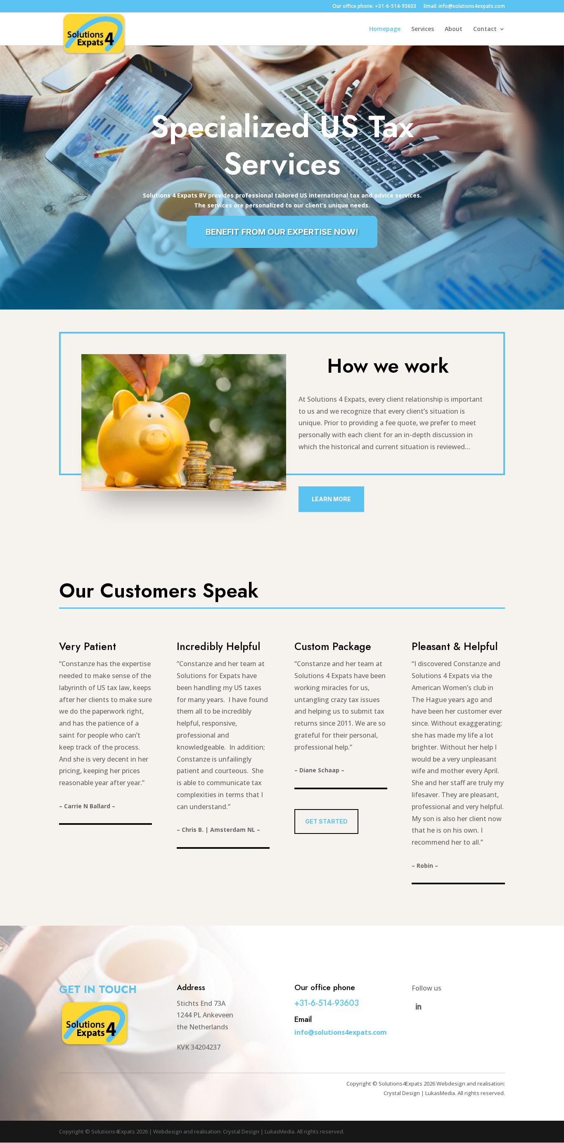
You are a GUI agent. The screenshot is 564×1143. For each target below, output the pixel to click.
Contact (485, 29)
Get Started (326, 821)
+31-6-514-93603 (326, 1003)
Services (422, 29)
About (453, 29)
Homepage (384, 29)
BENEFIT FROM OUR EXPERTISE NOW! (282, 232)
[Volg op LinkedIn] (418, 1006)
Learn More (331, 498)
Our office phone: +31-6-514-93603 (374, 7)
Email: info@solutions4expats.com (464, 7)
